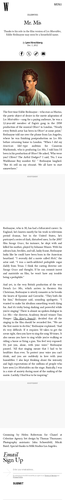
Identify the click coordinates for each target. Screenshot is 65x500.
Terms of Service (50, 475)
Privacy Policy (18, 477)
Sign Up (13, 457)
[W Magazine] (6, 6)
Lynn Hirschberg (33, 42)
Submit (18, 483)
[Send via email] (43, 53)
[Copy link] (36, 53)
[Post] (28, 53)
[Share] (21, 53)
